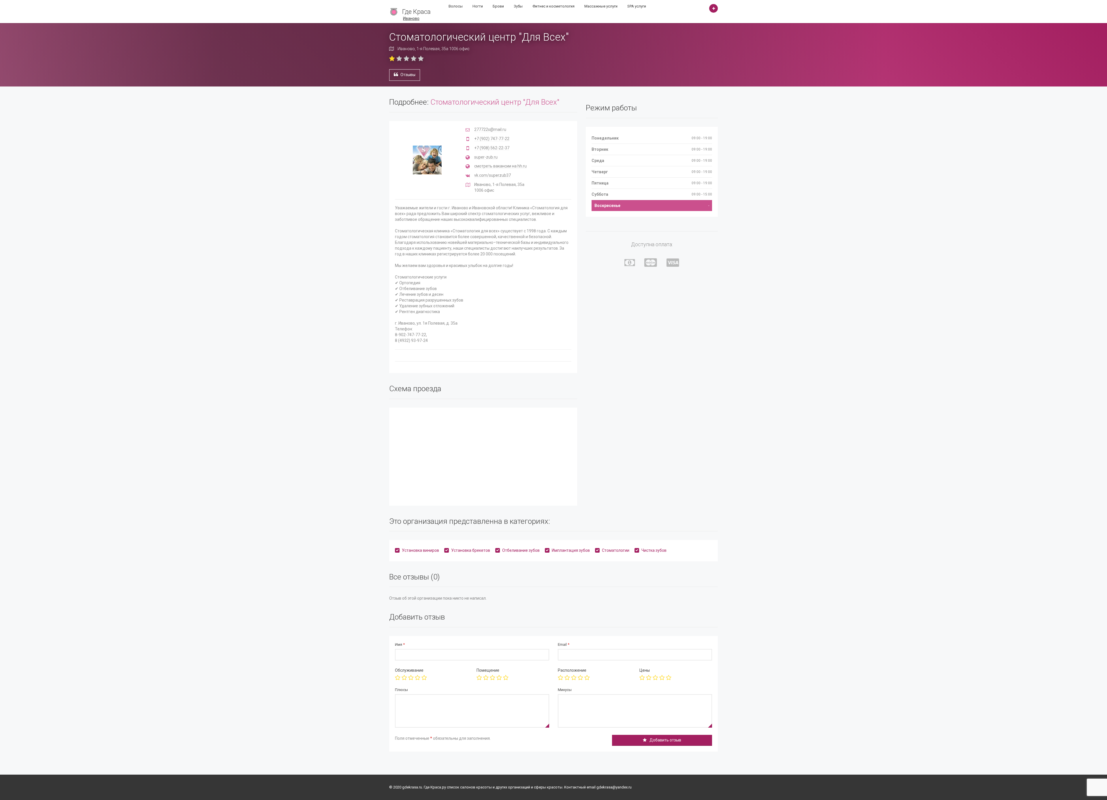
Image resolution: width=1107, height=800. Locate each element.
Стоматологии (615, 550)
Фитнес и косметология (553, 6)
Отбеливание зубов (521, 550)
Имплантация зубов (571, 550)
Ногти (477, 6)
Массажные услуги (600, 6)
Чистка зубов (654, 550)
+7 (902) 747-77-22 (491, 138)
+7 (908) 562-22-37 (491, 148)
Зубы (518, 6)
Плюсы (401, 690)
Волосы (456, 6)
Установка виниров (420, 550)
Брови (498, 6)
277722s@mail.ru (490, 129)
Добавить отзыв (665, 740)
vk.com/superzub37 (492, 175)
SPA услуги (636, 6)
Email (563, 644)
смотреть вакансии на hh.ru (500, 166)
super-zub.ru (486, 157)
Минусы (565, 690)
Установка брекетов (470, 550)
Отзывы (407, 74)
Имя (400, 644)
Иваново (411, 18)
